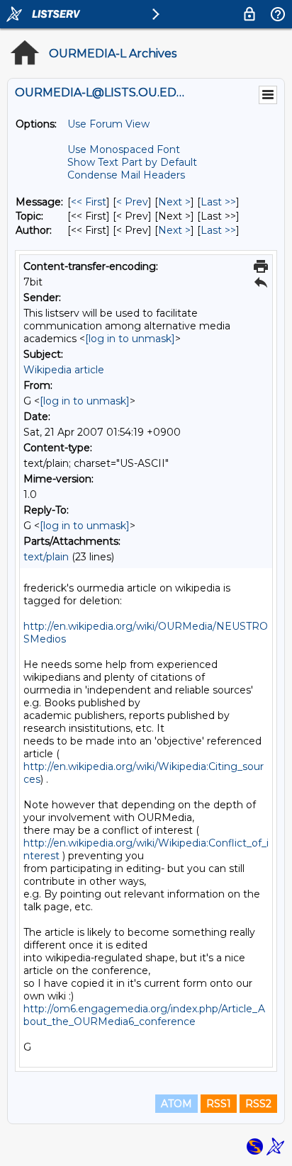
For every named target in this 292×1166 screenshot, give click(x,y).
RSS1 (218, 1103)
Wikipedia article (63, 369)
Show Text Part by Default (132, 162)
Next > (174, 202)
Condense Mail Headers (126, 175)
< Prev (132, 202)
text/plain (46, 556)
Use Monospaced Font (123, 149)
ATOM (176, 1103)
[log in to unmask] (130, 338)
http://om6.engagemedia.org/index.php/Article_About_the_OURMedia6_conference (144, 1015)
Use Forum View (108, 124)
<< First (88, 202)
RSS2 (258, 1103)
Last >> (218, 202)
